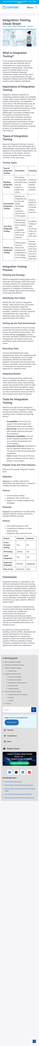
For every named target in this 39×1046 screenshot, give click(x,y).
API (27, 511)
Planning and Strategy (14, 677)
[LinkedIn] (22, 772)
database (21, 334)
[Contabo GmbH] (10, 7)
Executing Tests (12, 685)
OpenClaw (24, 1)
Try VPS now (11, 722)
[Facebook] (9, 772)
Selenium (6, 481)
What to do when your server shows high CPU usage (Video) (20, 790)
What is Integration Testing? (13, 662)
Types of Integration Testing (13, 668)
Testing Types (12, 671)
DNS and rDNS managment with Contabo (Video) (19, 785)
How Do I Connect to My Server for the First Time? (19, 797)
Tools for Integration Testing (13, 691)
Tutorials (30, 26)
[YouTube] (29, 772)
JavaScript (31, 564)
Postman (6, 511)
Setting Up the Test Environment (17, 682)
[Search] (33, 709)
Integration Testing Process (12, 674)
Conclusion (8, 703)
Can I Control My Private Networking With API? (18, 794)
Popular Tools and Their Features (17, 694)
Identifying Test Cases (14, 680)
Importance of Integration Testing (14, 665)
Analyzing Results (13, 688)
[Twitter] (16, 772)
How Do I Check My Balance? (13, 781)
